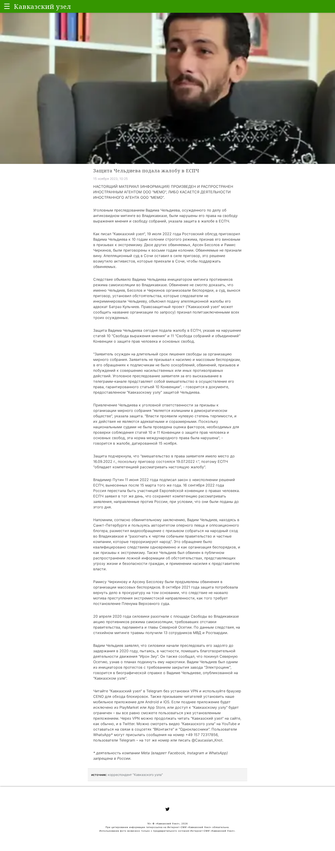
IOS (166, 702)
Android (152, 702)
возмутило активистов (114, 261)
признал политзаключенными (203, 312)
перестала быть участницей (132, 490)
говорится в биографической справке (127, 672)
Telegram (154, 691)
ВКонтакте (163, 729)
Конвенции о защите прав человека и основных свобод (143, 341)
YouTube (229, 723)
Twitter (128, 723)
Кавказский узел (129, 234)
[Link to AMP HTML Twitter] (167, 810)
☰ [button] (7, 6)
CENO (98, 696)
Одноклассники (194, 729)
